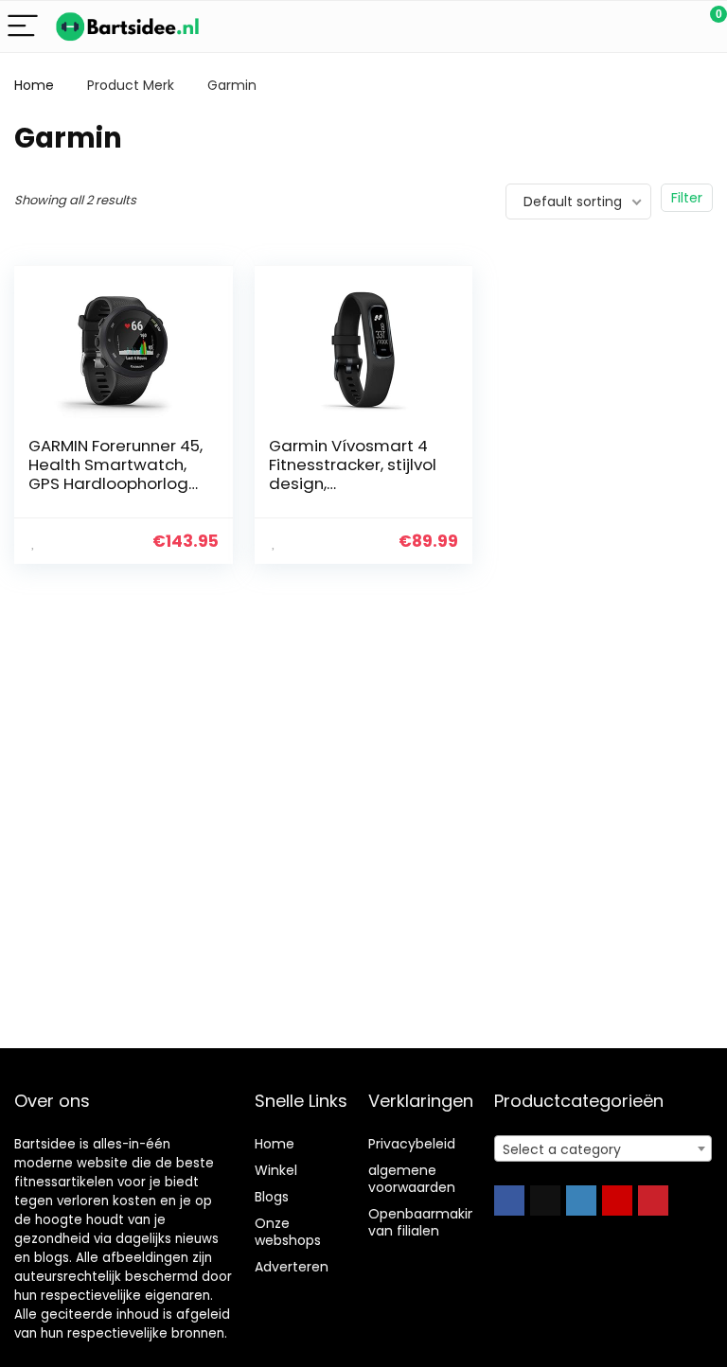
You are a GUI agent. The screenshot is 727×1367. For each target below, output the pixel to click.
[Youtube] (617, 1200)
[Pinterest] (653, 1200)
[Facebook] (509, 1200)
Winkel (276, 1170)
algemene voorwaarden (411, 1179)
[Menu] (22, 27)
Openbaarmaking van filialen (426, 1222)
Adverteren (291, 1266)
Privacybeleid (411, 1143)
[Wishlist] (668, 26)
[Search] (627, 27)
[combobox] (603, 1148)
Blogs (272, 1196)
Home (34, 85)
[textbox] (603, 1149)
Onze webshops (288, 1232)
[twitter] (545, 1200)
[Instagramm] (581, 1200)
